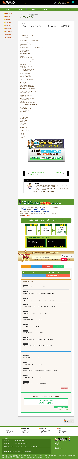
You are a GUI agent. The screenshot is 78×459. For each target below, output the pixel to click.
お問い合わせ (58, 444)
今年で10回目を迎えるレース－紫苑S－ (32, 325)
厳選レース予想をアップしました (31, 357)
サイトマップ (58, 449)
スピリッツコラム (7, 428)
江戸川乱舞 (36, 183)
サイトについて (70, 9)
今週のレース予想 (25, 431)
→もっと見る (65, 388)
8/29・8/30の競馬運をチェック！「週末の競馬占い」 (35, 383)
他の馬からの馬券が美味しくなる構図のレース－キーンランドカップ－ (39, 338)
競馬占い (60, 430)
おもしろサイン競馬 (63, 431)
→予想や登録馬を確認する (61, 407)
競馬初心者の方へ (44, 431)
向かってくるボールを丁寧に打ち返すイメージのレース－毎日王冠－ (39, 299)
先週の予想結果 (25, 432)
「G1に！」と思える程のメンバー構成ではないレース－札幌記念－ (39, 345)
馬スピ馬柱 (24, 430)
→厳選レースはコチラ (63, 409)
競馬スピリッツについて (45, 430)
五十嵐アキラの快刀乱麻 (8, 431)
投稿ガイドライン (59, 448)
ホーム (7, 9)
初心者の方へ (57, 9)
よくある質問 (45, 9)
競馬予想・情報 (25, 428)
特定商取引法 (58, 443)
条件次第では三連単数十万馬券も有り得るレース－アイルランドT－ (39, 292)
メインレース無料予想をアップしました (32, 364)
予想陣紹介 (43, 432)
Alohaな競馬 (6, 430)
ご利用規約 (58, 447)
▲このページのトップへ (68, 420)
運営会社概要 (58, 442)
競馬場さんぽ (61, 432)
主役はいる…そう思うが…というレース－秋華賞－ (35, 286)
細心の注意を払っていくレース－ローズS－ (33, 318)
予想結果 (33, 9)
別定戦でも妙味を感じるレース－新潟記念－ (33, 332)
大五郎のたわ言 (7, 432)
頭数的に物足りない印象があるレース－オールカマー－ (36, 312)
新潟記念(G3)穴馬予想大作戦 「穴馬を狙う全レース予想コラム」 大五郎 (40, 370)
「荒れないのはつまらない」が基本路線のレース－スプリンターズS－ (39, 305)
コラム (20, 9)
